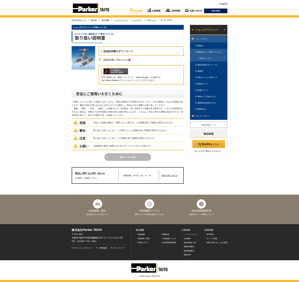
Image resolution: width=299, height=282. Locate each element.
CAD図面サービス (169, 238)
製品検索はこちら (210, 144)
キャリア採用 (212, 238)
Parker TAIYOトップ (79, 20)
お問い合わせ (195, 11)
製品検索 (141, 234)
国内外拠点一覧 (190, 242)
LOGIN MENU (215, 10)
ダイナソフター (202, 115)
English (223, 4)
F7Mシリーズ (151, 20)
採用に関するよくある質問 (217, 242)
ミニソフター (137, 20)
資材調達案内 (189, 250)
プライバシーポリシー (83, 247)
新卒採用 (210, 234)
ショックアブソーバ (121, 20)
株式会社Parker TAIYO (91, 8)
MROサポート (143, 242)
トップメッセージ (191, 234)
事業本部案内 (189, 246)
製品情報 (138, 11)
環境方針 (187, 254)
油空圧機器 (105, 20)
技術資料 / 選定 (144, 238)
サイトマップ (118, 247)
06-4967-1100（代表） (87, 241)
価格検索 (165, 234)
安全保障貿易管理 (169, 242)
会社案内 (187, 238)
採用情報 (176, 11)
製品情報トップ (209, 124)
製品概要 (140, 229)
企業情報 (156, 11)
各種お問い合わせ (169, 175)
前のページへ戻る (128, 157)
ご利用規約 (102, 247)
